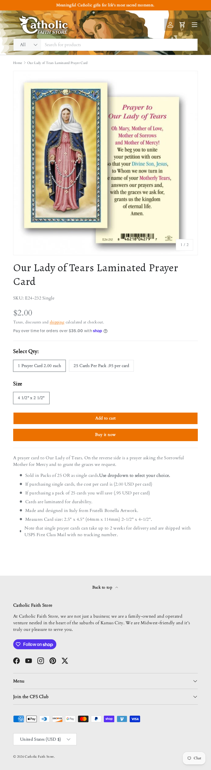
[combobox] (105, 45)
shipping (57, 322)
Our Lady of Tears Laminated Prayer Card (57, 63)
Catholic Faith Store (39, 756)
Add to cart (105, 418)
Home (17, 63)
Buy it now (105, 434)
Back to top (102, 587)
